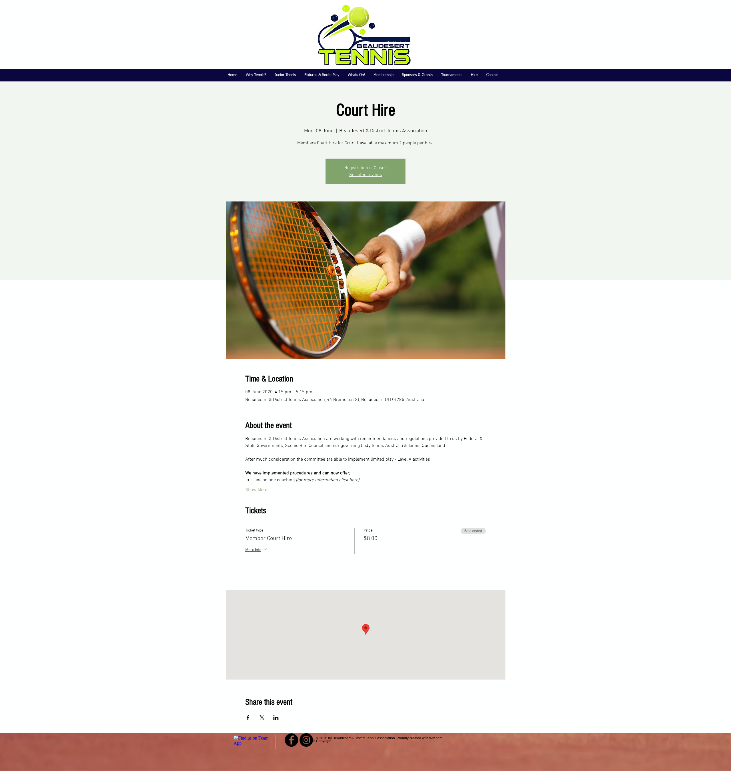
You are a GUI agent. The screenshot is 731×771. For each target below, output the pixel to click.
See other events (365, 175)
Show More (256, 490)
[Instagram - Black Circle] (306, 740)
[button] (285, 75)
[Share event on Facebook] (248, 717)
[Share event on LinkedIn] (276, 717)
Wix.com (435, 738)
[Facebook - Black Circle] (291, 740)
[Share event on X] (262, 717)
